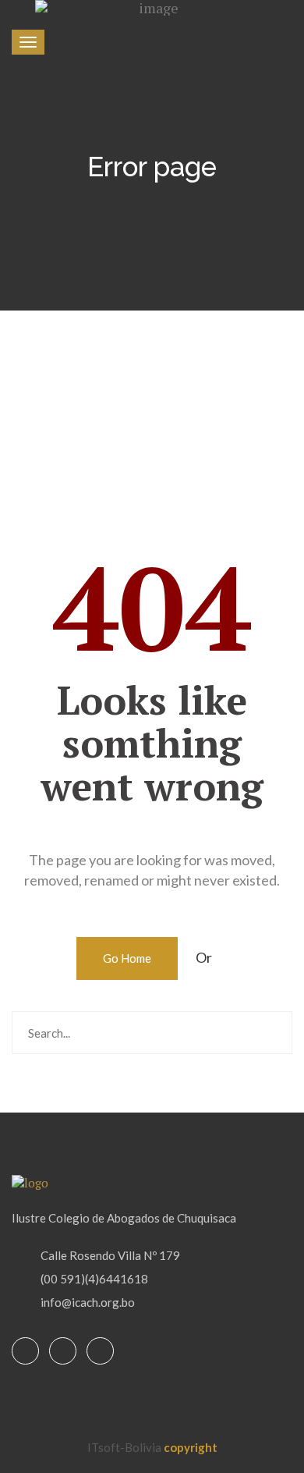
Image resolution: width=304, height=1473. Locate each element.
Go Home (127, 958)
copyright (190, 1447)
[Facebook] (25, 1351)
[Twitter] (63, 1351)
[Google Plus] (100, 1351)
